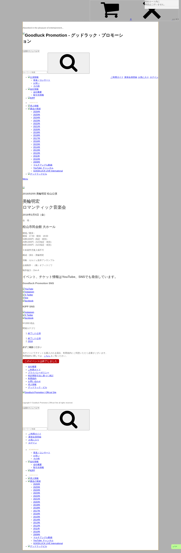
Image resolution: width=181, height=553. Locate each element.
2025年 (36, 115)
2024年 (36, 117)
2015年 (36, 144)
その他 (36, 86)
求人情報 (32, 384)
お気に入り (143, 77)
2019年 (36, 132)
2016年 (36, 141)
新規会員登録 (130, 77)
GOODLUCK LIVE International (48, 171)
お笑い (36, 83)
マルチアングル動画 (42, 165)
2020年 (36, 129)
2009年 (36, 162)
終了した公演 (34, 333)
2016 (30, 341)
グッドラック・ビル (37, 387)
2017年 (36, 138)
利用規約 (32, 378)
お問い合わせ (34, 381)
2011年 (36, 156)
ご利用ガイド (117, 77)
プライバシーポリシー (38, 372)
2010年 (36, 159)
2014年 (36, 147)
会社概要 (37, 92)
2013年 (36, 150)
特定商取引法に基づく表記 (40, 375)
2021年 (36, 126)
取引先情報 (38, 95)
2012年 (36, 153)
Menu (25, 179)
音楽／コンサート (41, 80)
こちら (47, 356)
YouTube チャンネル (43, 168)
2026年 (36, 111)
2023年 (36, 120)
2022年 (36, 123)
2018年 (36, 135)
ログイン (153, 77)
